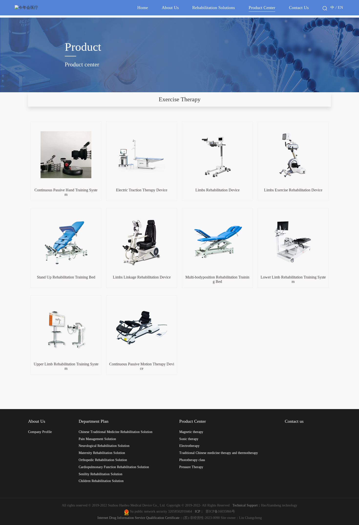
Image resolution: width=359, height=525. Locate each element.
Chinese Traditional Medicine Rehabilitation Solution (115, 432)
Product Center (262, 7)
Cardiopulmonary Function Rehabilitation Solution (114, 467)
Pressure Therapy (191, 467)
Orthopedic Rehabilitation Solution (103, 460)
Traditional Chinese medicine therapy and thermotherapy (218, 453)
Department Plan (93, 421)
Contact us (294, 421)
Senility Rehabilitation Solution (100, 474)
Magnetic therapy (191, 432)
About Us (170, 7)
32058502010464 (181, 511)
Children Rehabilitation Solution (101, 481)
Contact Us (299, 7)
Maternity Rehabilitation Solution (102, 453)
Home (142, 7)
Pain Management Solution (97, 439)
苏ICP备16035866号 (220, 511)
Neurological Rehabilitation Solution (104, 446)
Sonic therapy (188, 439)
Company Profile (40, 432)
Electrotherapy (189, 446)
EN (340, 7)
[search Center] (325, 8)
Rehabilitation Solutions (213, 7)
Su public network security (148, 511)
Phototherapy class (192, 460)
